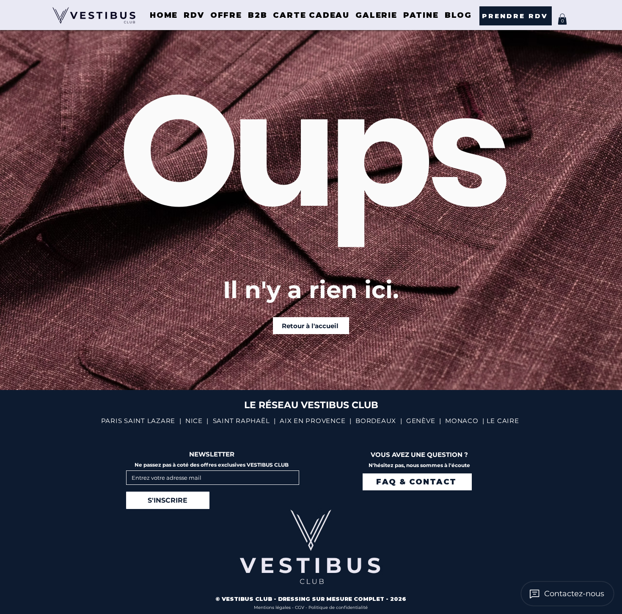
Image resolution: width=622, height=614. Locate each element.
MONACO (462, 421)
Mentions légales (273, 607)
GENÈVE (420, 421)
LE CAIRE (503, 421)
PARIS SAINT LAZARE (138, 421)
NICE (194, 421)
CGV (300, 607)
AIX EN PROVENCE (312, 421)
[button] (562, 19)
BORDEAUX (375, 421)
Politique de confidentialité (338, 607)
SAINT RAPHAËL (241, 421)
